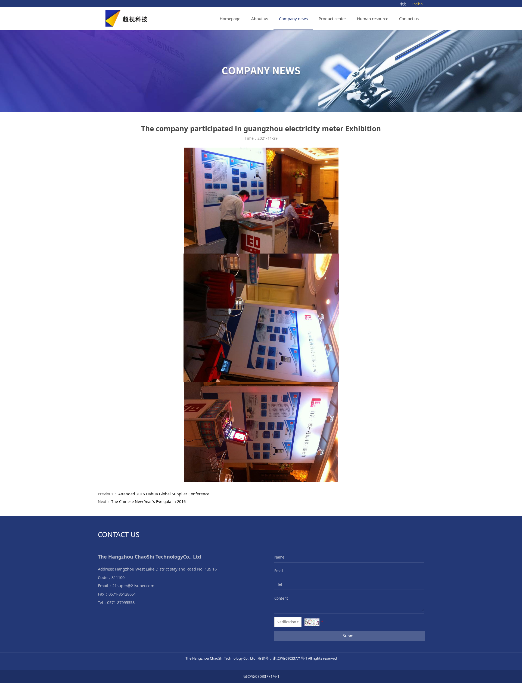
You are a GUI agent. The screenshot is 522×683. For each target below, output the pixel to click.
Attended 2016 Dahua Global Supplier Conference (163, 493)
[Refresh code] (311, 622)
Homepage (230, 18)
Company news (293, 18)
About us (259, 18)
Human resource (372, 18)
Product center (332, 18)
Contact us (409, 18)
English (417, 4)
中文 (403, 4)
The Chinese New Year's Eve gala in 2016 (148, 501)
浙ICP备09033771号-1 (261, 676)
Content (278, 598)
